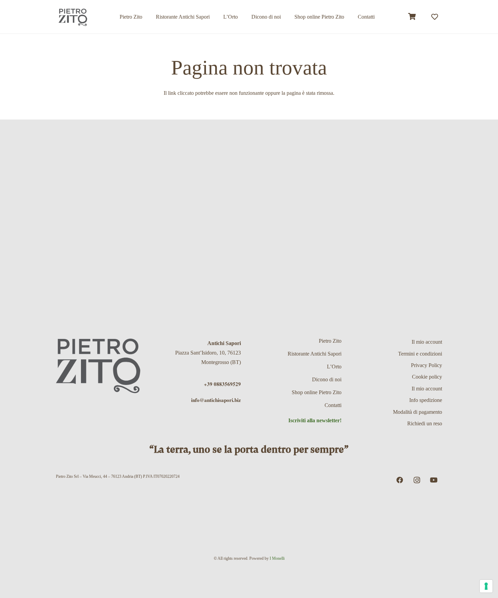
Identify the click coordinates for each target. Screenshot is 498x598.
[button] (349, 17)
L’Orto (334, 366)
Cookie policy (427, 377)
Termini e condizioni (420, 354)
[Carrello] (412, 17)
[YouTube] (433, 480)
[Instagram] (416, 480)
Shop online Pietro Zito (316, 392)
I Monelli (277, 558)
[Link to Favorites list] (434, 16)
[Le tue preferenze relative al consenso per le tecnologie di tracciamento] (486, 586)
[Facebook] (399, 480)
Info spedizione (425, 400)
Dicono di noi (326, 379)
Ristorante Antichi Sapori (314, 354)
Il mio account (427, 342)
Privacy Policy (426, 365)
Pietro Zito (330, 341)
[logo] (73, 17)
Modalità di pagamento (417, 412)
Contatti (333, 405)
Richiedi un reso (424, 423)
